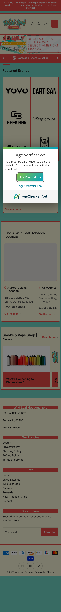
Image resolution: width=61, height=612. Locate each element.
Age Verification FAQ (30, 186)
